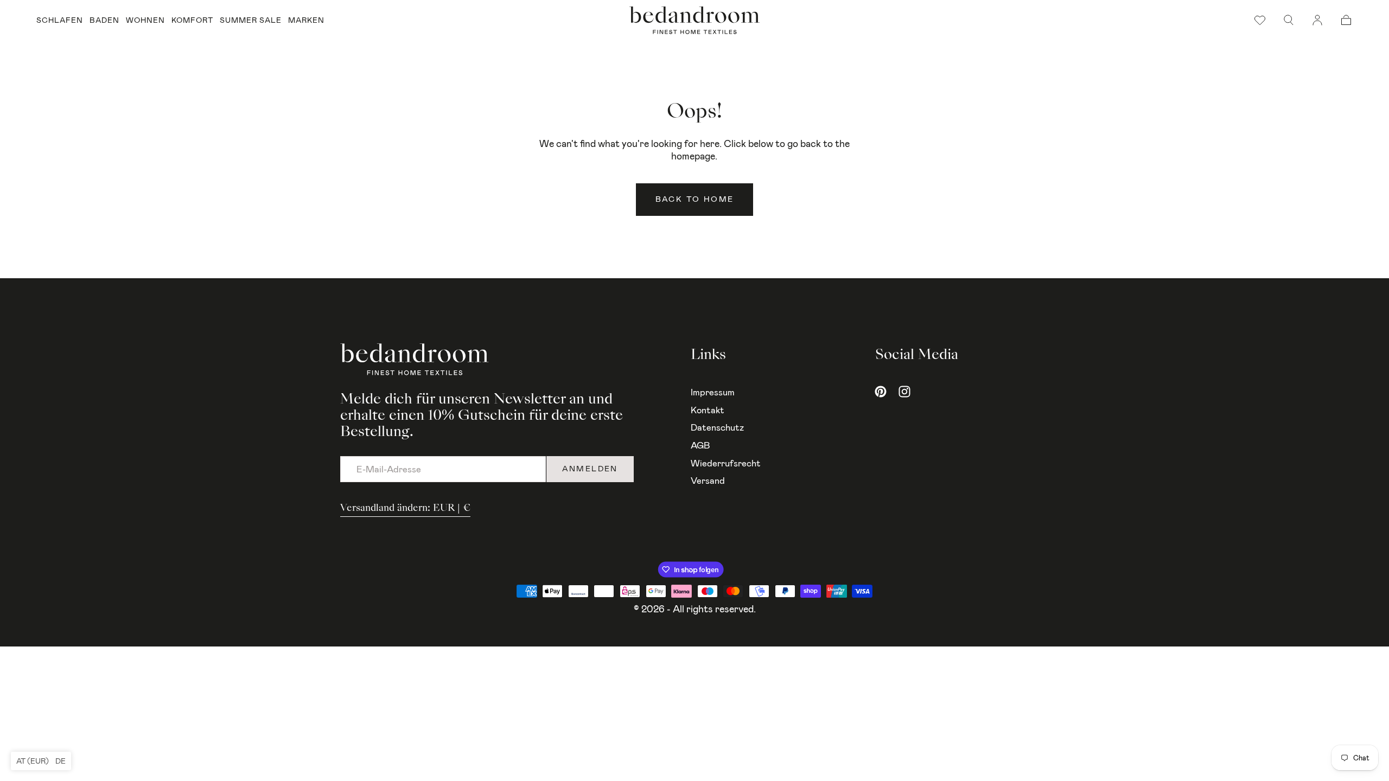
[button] (1288, 20)
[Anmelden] (1317, 20)
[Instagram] (904, 392)
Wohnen (145, 20)
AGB (700, 445)
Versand (708, 480)
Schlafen (59, 20)
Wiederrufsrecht (726, 463)
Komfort (192, 20)
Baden (104, 20)
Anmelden (590, 469)
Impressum (713, 392)
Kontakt (707, 410)
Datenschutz (717, 427)
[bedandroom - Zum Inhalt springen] (694, 20)
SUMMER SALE (251, 20)
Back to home (694, 199)
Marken (306, 20)
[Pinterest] (881, 392)
